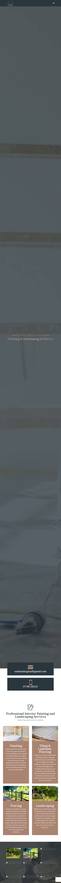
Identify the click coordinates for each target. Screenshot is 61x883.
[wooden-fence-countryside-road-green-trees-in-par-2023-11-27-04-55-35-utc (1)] (30, 858)
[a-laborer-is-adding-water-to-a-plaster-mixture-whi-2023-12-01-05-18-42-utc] (30, 863)
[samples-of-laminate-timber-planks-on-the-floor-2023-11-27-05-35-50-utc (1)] (47, 849)
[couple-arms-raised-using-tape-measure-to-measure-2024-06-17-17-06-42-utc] (47, 863)
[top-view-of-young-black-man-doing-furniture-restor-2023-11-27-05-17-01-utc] (13, 863)
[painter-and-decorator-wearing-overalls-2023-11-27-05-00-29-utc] (47, 877)
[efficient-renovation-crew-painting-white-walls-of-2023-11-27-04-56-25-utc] (13, 877)
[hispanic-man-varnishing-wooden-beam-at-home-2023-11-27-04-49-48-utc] (30, 877)
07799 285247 (30, 686)
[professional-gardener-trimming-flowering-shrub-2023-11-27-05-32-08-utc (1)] (13, 858)
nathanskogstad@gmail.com (30, 671)
